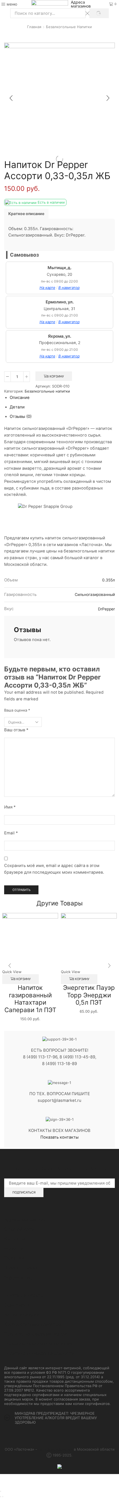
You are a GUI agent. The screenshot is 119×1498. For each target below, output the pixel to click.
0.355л (108, 580)
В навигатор (69, 287)
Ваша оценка (17, 710)
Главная (34, 27)
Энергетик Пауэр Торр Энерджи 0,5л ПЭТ (89, 995)
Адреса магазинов (81, 4)
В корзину (55, 376)
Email (11, 833)
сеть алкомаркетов (55, 1449)
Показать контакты (59, 1137)
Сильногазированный (95, 594)
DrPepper (106, 609)
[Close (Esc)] (0, 1491)
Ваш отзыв (16, 729)
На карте (47, 287)
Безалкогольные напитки (69, 27)
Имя (9, 807)
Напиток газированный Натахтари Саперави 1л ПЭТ (30, 999)
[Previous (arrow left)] (0, 1496)
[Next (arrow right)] (2, 1496)
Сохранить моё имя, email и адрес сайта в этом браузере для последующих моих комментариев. (54, 869)
